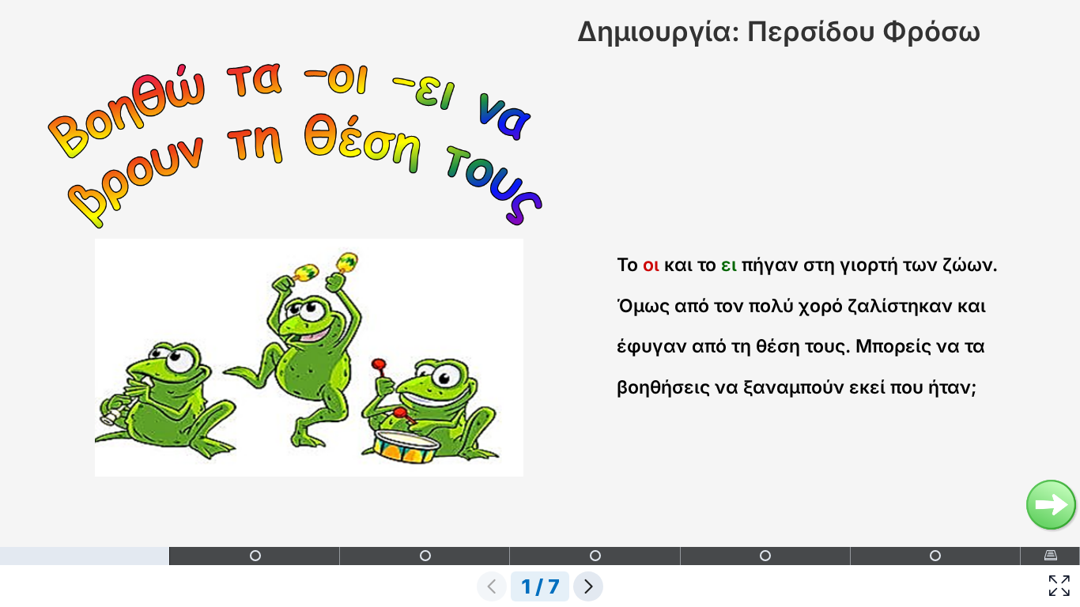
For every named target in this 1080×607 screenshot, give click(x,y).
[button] (1059, 586)
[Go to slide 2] (1051, 504)
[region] (540, 303)
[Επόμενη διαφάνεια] (588, 586)
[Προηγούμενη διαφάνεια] (492, 586)
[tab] (85, 556)
